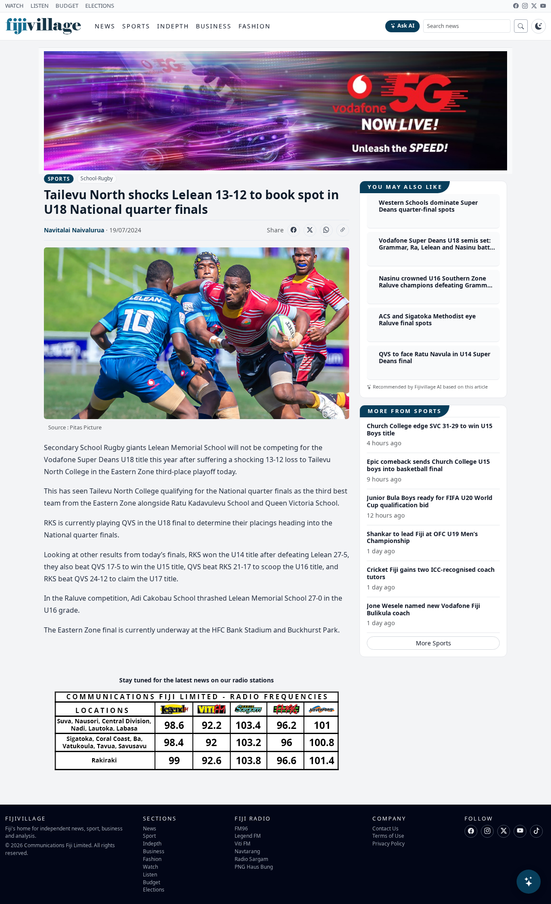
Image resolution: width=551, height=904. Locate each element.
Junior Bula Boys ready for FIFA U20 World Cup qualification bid (429, 501)
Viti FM (243, 843)
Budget (151, 882)
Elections (153, 889)
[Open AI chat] (529, 882)
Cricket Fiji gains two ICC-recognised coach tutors (431, 573)
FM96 (241, 828)
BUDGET (67, 5)
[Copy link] (342, 230)
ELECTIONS (99, 5)
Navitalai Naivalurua (74, 230)
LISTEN (40, 5)
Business (214, 26)
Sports (136, 26)
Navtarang (247, 851)
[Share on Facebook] (293, 230)
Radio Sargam (251, 858)
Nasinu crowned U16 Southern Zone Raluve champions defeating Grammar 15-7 (436, 285)
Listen (150, 874)
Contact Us (385, 828)
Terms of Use (388, 835)
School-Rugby (96, 178)
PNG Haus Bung (254, 866)
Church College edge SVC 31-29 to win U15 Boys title (429, 429)
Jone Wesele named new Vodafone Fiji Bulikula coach (423, 609)
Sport (149, 835)
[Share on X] (309, 230)
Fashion (254, 26)
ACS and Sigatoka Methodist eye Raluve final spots (427, 319)
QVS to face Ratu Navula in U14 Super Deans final (434, 357)
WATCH (14, 5)
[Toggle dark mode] (538, 26)
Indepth (173, 26)
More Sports (433, 643)
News (105, 26)
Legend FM (248, 835)
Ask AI (406, 25)
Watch (150, 866)
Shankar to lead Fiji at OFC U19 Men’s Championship (422, 537)
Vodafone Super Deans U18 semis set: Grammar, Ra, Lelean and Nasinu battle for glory (437, 247)
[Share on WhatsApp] (326, 230)
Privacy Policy (388, 843)
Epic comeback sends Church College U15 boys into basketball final (428, 465)
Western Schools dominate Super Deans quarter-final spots (428, 206)
